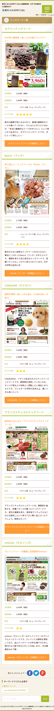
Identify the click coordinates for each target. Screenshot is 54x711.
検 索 (45, 699)
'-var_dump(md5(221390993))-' (14, 690)
